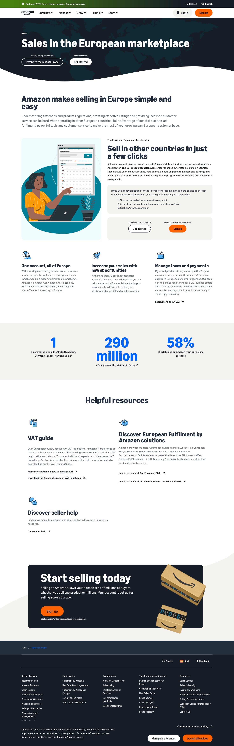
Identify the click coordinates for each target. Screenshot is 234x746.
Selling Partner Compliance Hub (195, 694)
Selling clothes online (31, 708)
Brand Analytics (147, 702)
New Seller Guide (147, 693)
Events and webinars (190, 690)
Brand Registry (146, 711)
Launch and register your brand (151, 682)
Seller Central (186, 680)
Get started (81, 62)
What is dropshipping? (32, 694)
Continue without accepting (192, 726)
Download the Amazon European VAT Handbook (54, 477)
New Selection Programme (75, 685)
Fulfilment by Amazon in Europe (74, 692)
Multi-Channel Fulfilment (74, 702)
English (169, 661)
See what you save (75, 4)
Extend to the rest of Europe (42, 62)
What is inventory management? (30, 715)
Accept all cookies (197, 738)
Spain (187, 661)
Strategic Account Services (112, 692)
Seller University (187, 685)
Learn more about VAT (167, 301)
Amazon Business (30, 685)
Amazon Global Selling (113, 680)
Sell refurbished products (110, 700)
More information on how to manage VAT (50, 471)
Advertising (108, 685)
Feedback (204, 661)
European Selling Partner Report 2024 (195, 705)
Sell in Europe (28, 690)
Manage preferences (164, 738)
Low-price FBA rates (72, 698)
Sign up (178, 228)
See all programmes (112, 705)
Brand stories (145, 698)
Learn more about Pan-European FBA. (140, 473)
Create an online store (32, 699)
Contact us (185, 711)
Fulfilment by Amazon (73, 680)
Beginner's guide (29, 680)
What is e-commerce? (32, 703)
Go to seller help (37, 531)
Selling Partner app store (192, 699)
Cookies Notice (74, 737)
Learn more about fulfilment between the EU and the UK (150, 481)
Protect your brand (148, 707)
